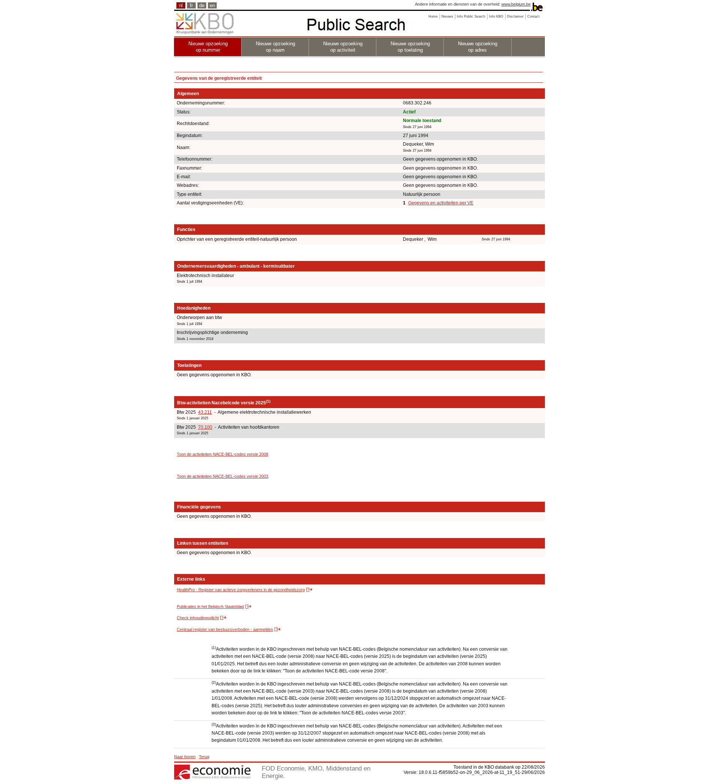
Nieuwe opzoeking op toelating (410, 47)
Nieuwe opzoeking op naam (275, 47)
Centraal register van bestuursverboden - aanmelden (225, 629)
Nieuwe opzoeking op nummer (208, 47)
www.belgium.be (516, 4)
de (201, 5)
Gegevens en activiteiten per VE (440, 203)
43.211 (205, 412)
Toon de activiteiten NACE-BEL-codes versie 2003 (222, 476)
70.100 (205, 427)
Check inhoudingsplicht (198, 618)
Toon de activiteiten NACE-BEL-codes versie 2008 (222, 454)
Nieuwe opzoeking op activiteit (342, 47)
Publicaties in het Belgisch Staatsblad (210, 606)
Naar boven (184, 756)
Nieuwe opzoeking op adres (477, 47)
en (212, 5)
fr (191, 5)
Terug (204, 756)
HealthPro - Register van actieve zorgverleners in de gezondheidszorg (241, 589)
